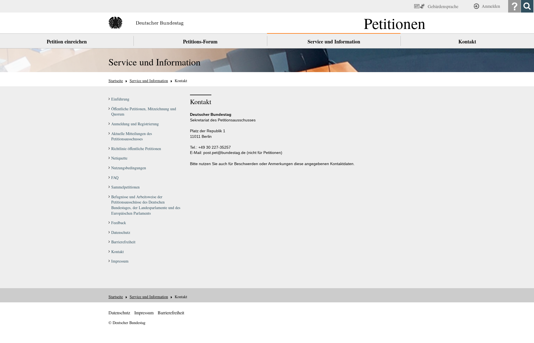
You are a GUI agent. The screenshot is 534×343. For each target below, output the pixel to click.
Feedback (118, 222)
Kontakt (467, 41)
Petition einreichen (67, 41)
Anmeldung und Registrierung (135, 123)
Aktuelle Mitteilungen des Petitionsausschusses (131, 136)
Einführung (120, 99)
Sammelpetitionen (125, 187)
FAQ (114, 177)
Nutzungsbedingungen (128, 167)
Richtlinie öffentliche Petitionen (136, 148)
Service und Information (334, 41)
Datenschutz (120, 232)
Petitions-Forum (200, 41)
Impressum (119, 261)
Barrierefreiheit (123, 241)
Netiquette (119, 158)
